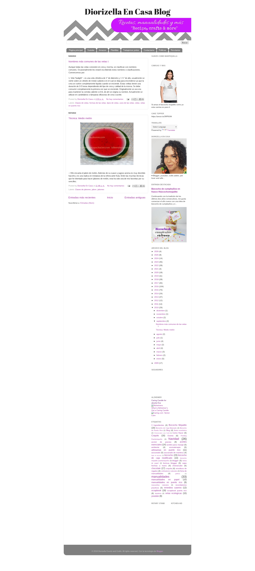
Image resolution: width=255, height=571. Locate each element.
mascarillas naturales (160, 485)
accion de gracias (161, 442)
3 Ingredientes (157, 425)
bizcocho (168, 455)
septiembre (161, 321)
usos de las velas (127, 103)
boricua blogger (170, 463)
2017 (156, 283)
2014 (156, 294)
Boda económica (180, 430)
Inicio (110, 197)
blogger (175, 461)
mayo (159, 345)
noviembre (161, 314)
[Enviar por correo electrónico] (132, 99)
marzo (159, 352)
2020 (156, 273)
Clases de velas (81, 103)
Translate (171, 130)
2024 (156, 258)
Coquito (155, 435)
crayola (169, 468)
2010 (156, 308)
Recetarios (175, 50)
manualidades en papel (165, 479)
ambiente (155, 447)
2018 (156, 279)
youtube (155, 496)
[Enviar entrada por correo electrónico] (128, 99)
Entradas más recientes (81, 197)
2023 (156, 262)
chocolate (156, 468)
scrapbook (156, 490)
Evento (170, 436)
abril (158, 348)
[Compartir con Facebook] (140, 99)
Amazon (102, 50)
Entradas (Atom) (87, 203)
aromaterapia (174, 447)
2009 (156, 363)
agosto (159, 334)
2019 (156, 276)
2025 (156, 255)
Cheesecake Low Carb (161, 433)
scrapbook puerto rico (177, 491)
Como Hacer (178, 433)
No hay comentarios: (115, 99)
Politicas (162, 50)
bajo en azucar (156, 455)
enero (159, 359)
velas (137, 103)
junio (158, 341)
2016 (156, 286)
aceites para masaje (175, 445)
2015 (156, 290)
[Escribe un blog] (135, 99)
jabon (94, 190)
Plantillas (114, 50)
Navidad (173, 438)
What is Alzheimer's (159, 408)
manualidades (160, 476)
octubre (159, 318)
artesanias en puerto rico (165, 450)
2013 (156, 297)
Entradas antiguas (135, 197)
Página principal (76, 50)
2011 (156, 304)
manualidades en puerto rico (166, 482)
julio (158, 338)
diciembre (160, 311)
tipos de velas (112, 103)
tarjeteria (158, 493)
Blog (168, 430)
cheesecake (177, 466)
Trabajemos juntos (131, 50)
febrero (159, 355)
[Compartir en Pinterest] (142, 99)
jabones (100, 190)
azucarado (155, 453)
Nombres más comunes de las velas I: (89, 61)
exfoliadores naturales (169, 471)
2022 (156, 265)
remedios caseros (173, 487)
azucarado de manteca (174, 453)
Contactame (149, 50)
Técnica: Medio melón (80, 118)
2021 (156, 269)
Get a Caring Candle (160, 410)
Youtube (90, 50)
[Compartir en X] (137, 99)
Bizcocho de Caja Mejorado (166, 428)
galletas (177, 473)
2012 (156, 300)
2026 (156, 251)
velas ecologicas (173, 493)
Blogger (160, 551)
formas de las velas (98, 103)
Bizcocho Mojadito (178, 425)
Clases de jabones (83, 190)
